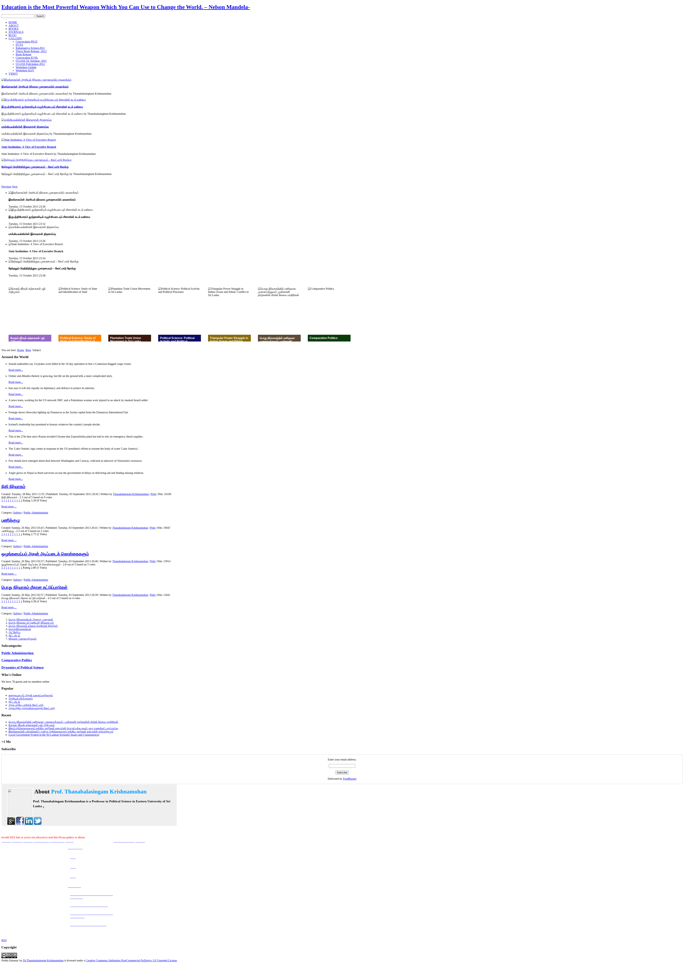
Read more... (16, 369)
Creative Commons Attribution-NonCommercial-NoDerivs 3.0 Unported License (131, 960)
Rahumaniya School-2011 (30, 48)
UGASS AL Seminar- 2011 (31, 60)
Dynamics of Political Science (22, 667)
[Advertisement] (342, 158)
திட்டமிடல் (14, 635)
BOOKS (14, 28)
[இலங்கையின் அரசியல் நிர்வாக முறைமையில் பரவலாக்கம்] (36, 79)
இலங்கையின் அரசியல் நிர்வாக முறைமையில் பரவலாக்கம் (35, 86)
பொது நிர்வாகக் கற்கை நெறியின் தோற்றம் (33, 625)
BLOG (13, 35)
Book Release (23, 54)
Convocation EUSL (27, 57)
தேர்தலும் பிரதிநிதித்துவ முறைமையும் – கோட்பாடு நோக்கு (35, 166)
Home (20, 350)
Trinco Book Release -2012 (31, 51)
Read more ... (9, 506)
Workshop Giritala (26, 67)
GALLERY (15, 38)
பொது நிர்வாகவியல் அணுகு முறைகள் (31, 619)
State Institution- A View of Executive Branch (28, 146)
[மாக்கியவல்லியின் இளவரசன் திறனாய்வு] (26, 119)
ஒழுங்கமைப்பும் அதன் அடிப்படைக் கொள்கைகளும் (45, 554)
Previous (6, 186)
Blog (28, 350)
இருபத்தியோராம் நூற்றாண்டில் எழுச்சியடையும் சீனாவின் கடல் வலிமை (42, 106)
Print (153, 494)
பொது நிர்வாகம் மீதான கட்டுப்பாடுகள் (34, 587)
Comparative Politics (16, 660)
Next (14, 186)
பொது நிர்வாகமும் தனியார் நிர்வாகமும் (31, 622)
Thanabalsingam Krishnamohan (131, 494)
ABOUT (14, 25)
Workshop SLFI (25, 70)
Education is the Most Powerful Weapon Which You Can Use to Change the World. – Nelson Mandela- (125, 7)
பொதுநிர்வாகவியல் (20, 629)
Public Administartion (36, 512)
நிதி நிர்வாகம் (13, 486)
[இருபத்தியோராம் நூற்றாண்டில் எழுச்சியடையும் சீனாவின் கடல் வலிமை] (43, 99)
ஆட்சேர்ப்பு (14, 632)
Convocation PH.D (26, 41)
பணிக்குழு (10, 520)
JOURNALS (16, 31)
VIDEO (13, 73)
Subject (17, 512)
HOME (13, 22)
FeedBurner (349, 778)
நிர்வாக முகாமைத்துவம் (23, 638)
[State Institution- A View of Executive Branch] (28, 139)
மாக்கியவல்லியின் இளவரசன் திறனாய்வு (25, 126)
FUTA (19, 44)
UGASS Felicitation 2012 (30, 64)
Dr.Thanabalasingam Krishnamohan (43, 960)
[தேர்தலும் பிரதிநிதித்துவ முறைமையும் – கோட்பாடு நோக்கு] (36, 159)
